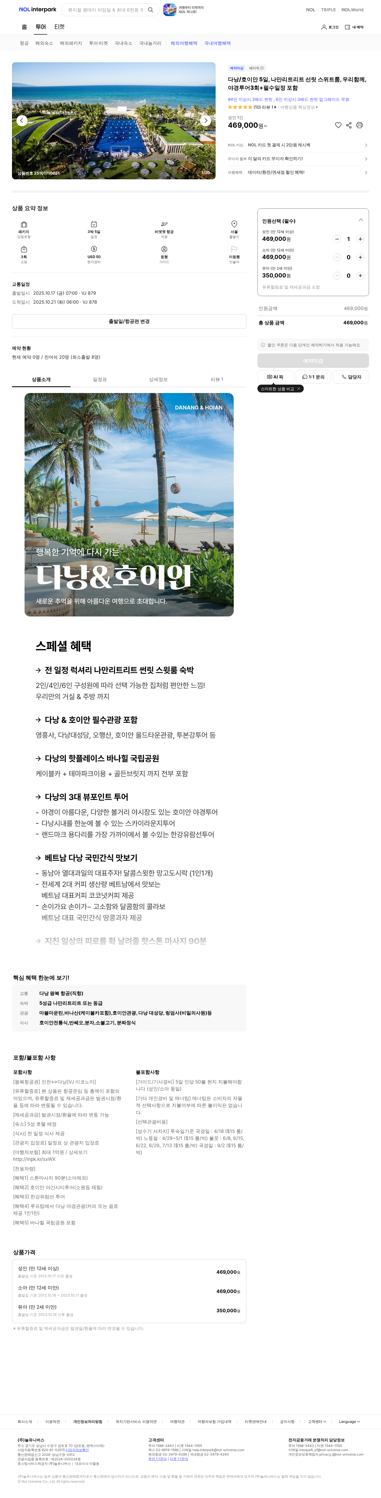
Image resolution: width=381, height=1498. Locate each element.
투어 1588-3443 (161, 1446)
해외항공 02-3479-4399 (167, 1454)
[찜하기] (338, 125)
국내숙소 (123, 43)
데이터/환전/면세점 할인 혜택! (276, 172)
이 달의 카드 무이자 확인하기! (275, 158)
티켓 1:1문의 (179, 1459)
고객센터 (315, 1421)
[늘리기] (360, 239)
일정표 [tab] (100, 379)
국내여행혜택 (217, 43)
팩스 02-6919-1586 (163, 1450)
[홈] (24, 27)
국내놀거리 (150, 43)
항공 (24, 43)
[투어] (40, 27)
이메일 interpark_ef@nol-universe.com (318, 1450)
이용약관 (52, 1421)
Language (347, 1421)
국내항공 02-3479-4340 (209, 1454)
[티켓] (59, 27)
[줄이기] (337, 239)
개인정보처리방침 (87, 1421)
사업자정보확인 (77, 1450)
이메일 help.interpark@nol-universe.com (213, 1450)
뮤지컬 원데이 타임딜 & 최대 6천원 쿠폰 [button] (105, 10)
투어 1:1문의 (157, 1459)
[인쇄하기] (359, 125)
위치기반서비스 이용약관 (136, 1421)
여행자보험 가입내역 (215, 1421)
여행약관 (177, 1421)
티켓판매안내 (256, 1421)
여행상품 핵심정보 (297, 107)
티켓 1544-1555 (189, 1446)
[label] (313, 220)
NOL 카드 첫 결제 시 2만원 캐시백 (279, 144)
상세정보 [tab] (158, 379)
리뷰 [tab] (217, 379)
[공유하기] (349, 125)
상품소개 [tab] (41, 379)
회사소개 (25, 1421)
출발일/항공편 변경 (129, 321)
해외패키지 (71, 43)
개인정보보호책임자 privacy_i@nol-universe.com (325, 1454)
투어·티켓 (98, 43)
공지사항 (287, 1421)
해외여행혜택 (184, 43)
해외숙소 (44, 43)
